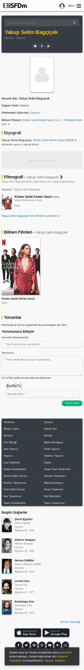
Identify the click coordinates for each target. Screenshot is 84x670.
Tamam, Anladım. (55, 660)
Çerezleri (65, 652)
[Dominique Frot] (7, 607)
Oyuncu (9, 38)
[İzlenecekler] (32, 292)
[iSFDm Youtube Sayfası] (49, 645)
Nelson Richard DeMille (28, 564)
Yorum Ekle (72, 403)
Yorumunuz (8, 352)
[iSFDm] (15, 5)
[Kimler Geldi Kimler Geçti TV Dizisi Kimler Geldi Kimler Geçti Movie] (21, 266)
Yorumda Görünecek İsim (15, 337)
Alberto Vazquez (25, 540)
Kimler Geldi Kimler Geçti (38, 120)
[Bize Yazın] (65, 645)
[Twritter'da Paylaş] (48, 46)
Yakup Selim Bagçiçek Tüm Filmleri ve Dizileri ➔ (31, 216)
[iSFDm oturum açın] (62, 5)
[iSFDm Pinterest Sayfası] (34, 645)
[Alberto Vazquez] (7, 545)
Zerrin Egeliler (24, 519)
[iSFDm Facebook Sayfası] (18, 645)
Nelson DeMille (24, 560)
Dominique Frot (24, 601)
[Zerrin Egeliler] (7, 525)
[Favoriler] (35, 46)
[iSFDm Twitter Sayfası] (26, 645)
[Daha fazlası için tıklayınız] (57, 645)
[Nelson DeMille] (7, 566)
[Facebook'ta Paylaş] (41, 46)
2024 (4, 302)
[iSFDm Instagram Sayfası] (42, 645)
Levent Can (22, 581)
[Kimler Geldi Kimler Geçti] (7, 202)
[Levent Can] (7, 586)
